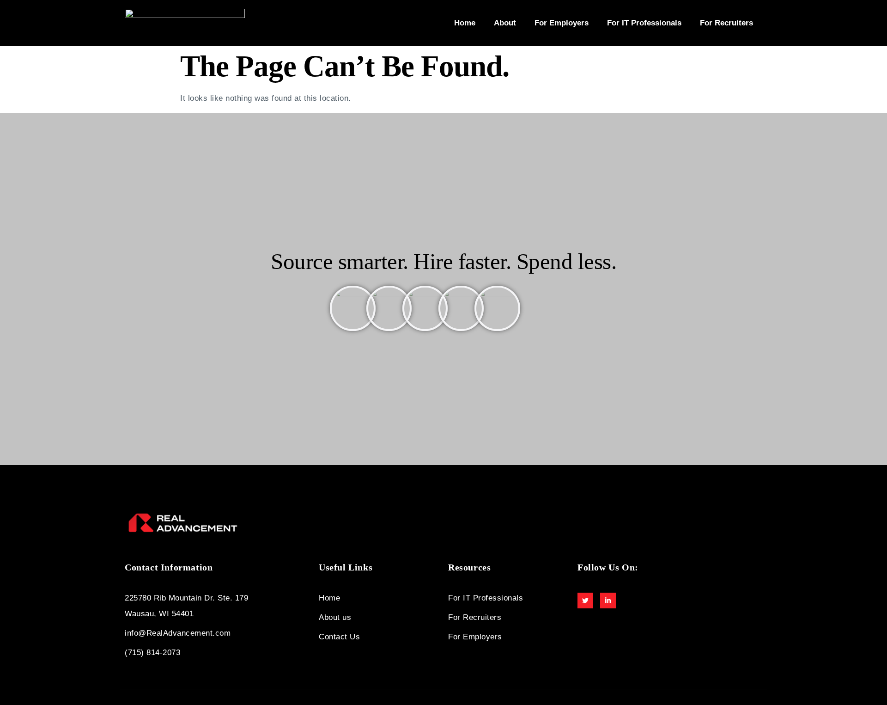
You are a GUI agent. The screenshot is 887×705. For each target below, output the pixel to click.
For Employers (562, 22)
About (505, 22)
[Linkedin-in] (608, 600)
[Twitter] (585, 600)
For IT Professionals (644, 22)
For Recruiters (726, 22)
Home (464, 22)
